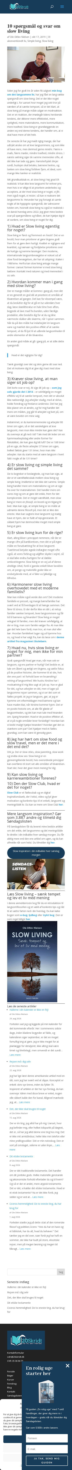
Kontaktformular (15, 1352)
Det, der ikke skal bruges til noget (28, 1109)
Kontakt (11, 1391)
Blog (9, 1387)
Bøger (10, 1375)
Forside (11, 1371)
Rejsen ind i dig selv (20, 1061)
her (61, 804)
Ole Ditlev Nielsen (19, 36)
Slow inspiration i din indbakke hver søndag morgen (36, 853)
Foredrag (11, 1383)
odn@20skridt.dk (15, 1356)
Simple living (34, 41)
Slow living (47, 41)
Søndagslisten (14, 1395)
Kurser (10, 1379)
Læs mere (15, 1054)
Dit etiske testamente (21, 1156)
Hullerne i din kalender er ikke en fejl (29, 1009)
